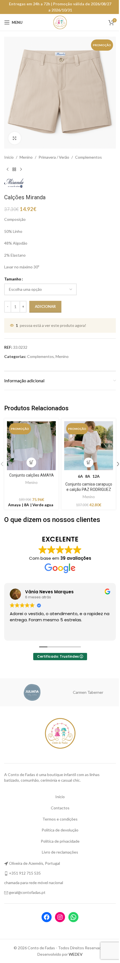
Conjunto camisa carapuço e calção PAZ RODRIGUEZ (85, 487)
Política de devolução (58, 828)
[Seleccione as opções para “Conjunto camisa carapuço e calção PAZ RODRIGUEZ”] (85, 460)
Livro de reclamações (58, 850)
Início (9, 157)
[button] (30, 460)
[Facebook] (45, 915)
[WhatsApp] (71, 915)
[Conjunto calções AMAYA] (30, 444)
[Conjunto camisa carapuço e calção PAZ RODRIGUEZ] (85, 444)
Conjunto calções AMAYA (30, 473)
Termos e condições (58, 816)
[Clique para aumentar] (14, 138)
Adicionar (45, 306)
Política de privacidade (58, 839)
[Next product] (21, 169)
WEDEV (74, 952)
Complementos (88, 157)
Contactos (58, 805)
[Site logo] (58, 22)
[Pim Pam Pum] (32, 690)
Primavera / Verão (54, 157)
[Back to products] (14, 169)
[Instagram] (58, 915)
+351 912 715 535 (25, 870)
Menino (26, 157)
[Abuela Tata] (88, 690)
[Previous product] (7, 169)
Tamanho (12, 279)
